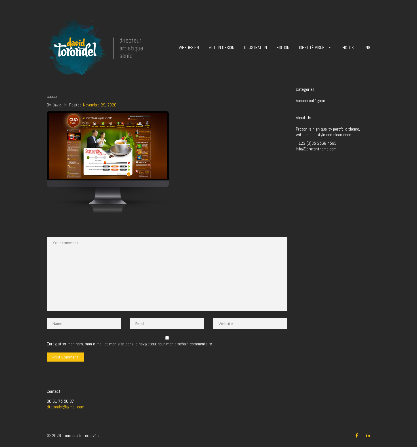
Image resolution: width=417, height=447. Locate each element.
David (56, 105)
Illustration (255, 48)
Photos (347, 48)
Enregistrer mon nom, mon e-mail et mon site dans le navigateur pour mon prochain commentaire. (130, 344)
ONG (366, 48)
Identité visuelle (315, 48)
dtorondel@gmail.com (65, 407)
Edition (283, 48)
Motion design (221, 48)
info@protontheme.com (316, 149)
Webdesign (189, 48)
